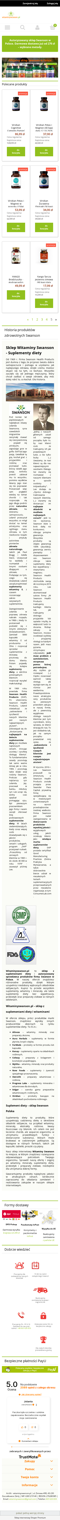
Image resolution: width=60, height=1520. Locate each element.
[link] (30, 68)
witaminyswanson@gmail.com (22, 1499)
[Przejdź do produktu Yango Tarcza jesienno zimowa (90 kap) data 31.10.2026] (44, 259)
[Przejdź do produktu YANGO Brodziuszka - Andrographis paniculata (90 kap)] (16, 259)
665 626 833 (51, 1499)
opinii (37, 1387)
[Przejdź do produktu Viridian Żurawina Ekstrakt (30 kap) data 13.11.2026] (44, 183)
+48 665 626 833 (24, 1328)
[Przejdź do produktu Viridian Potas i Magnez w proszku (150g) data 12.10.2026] (16, 183)
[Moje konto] (37, 27)
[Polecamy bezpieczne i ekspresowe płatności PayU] (30, 1369)
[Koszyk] (52, 27)
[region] (30, 68)
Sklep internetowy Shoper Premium (30, 1517)
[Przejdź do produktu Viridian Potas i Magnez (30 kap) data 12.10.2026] (44, 107)
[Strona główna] (30, 15)
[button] (7, 27)
